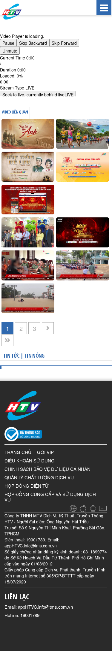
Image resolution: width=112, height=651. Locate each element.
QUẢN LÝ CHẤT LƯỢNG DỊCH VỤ (39, 477)
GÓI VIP (45, 452)
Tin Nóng (34, 355)
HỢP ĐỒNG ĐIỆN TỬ (26, 486)
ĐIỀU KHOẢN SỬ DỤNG (29, 460)
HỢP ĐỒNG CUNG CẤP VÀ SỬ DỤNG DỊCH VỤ (50, 497)
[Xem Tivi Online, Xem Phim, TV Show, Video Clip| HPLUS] (18, 11)
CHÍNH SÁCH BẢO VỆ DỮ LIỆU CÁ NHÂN (47, 469)
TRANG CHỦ (17, 452)
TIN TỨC (11, 355)
